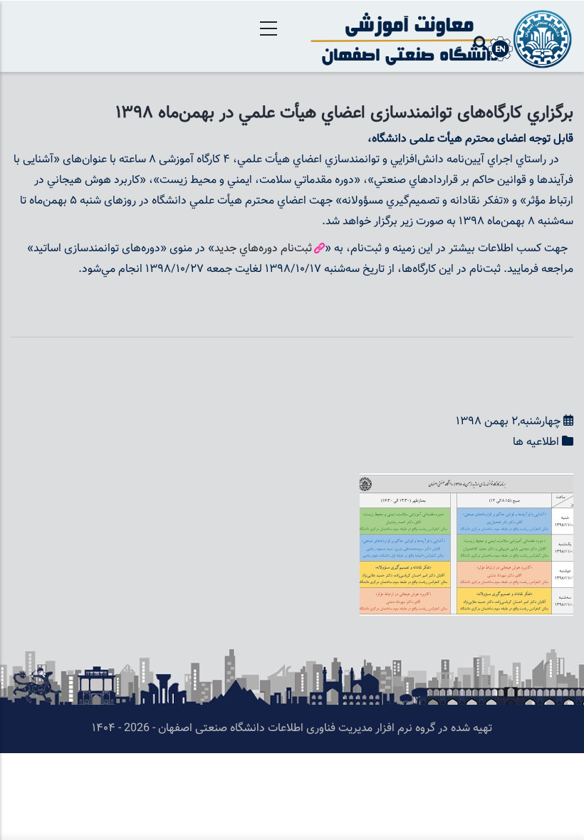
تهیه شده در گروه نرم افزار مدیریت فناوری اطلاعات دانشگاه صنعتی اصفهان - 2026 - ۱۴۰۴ (292, 728)
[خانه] (438, 36)
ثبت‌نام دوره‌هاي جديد (263, 249)
